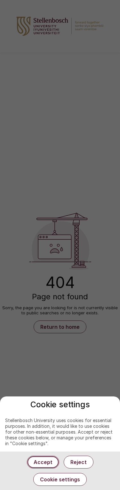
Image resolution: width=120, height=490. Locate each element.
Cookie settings (60, 479)
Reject (78, 462)
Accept (43, 462)
